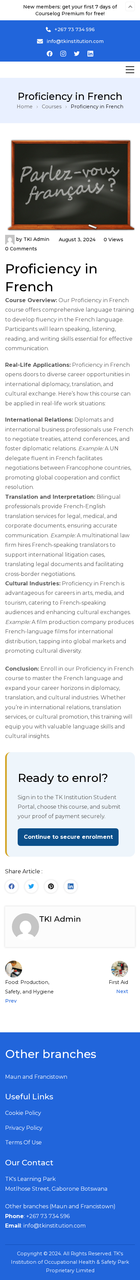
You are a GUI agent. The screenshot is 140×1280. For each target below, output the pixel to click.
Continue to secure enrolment (68, 837)
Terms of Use (23, 1142)
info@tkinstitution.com (75, 41)
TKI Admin (36, 239)
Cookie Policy (23, 1113)
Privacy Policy (23, 1128)
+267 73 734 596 (74, 29)
